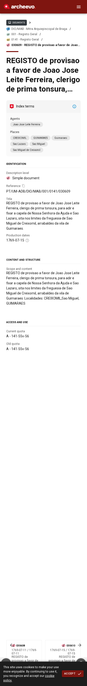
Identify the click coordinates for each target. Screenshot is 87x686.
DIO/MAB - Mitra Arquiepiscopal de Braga (39, 29)
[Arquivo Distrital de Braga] (20, 8)
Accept (69, 673)
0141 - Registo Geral (25, 39)
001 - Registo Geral (24, 34)
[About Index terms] (74, 106)
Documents (16, 22)
